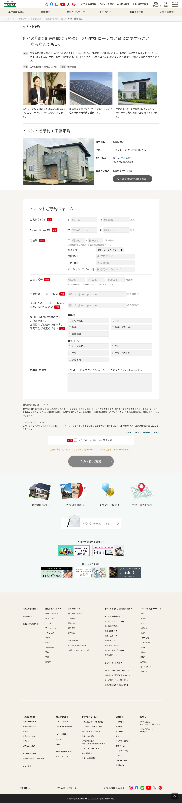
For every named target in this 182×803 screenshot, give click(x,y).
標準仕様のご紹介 (29, 624)
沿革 (117, 736)
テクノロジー (106, 12)
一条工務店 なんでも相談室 (92, 721)
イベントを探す (106, 4)
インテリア (144, 623)
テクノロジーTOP (75, 613)
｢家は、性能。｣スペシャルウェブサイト (148, 722)
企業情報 (119, 717)
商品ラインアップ (76, 12)
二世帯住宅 (144, 637)
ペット (143, 647)
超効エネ (71, 623)
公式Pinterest (28, 746)
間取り (143, 657)
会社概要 (119, 731)
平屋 (47, 657)
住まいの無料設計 (89, 758)
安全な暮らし (110, 655)
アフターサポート (29, 753)
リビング (143, 628)
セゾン (47, 637)
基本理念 (119, 726)
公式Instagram (28, 721)
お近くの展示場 (88, 4)
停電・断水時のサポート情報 (33, 758)
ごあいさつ (120, 721)
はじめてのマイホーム (113, 621)
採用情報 (119, 765)
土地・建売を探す (140, 4)
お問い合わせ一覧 (89, 717)
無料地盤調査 (87, 753)
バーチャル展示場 (63, 726)
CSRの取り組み (122, 760)
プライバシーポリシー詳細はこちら (141, 432)
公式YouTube (28, 736)
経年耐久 (71, 633)
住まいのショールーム (90, 748)
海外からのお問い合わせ (91, 731)
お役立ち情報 (167, 12)
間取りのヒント (111, 645)
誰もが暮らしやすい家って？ (115, 680)
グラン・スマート (51, 613)
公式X (25, 741)
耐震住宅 (143, 671)
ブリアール (49, 647)
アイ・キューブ (50, 628)
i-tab (58, 744)
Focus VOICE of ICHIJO (77, 645)
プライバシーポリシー (65, 788)
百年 (47, 652)
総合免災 (71, 628)
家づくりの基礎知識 (112, 616)
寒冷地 (143, 652)
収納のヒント (110, 640)
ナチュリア (49, 633)
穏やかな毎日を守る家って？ (115, 685)
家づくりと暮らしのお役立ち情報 (117, 608)
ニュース (26, 766)
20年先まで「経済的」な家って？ (117, 675)
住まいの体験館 (88, 736)
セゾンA (48, 642)
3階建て (48, 662)
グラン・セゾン (50, 618)
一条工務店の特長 (15, 12)
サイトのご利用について (113, 788)
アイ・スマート (50, 623)
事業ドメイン (121, 746)
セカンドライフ (146, 642)
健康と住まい (110, 635)
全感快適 (71, 618)
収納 (142, 613)
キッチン (143, 618)
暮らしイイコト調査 (112, 662)
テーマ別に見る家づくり (149, 608)
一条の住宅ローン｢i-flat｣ (146, 730)
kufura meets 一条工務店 (115, 670)
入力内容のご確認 (91, 461)
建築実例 (45, 12)
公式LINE (26, 731)
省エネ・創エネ (146, 666)
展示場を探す (61, 717)
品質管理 (119, 755)
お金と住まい (110, 631)
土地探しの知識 (111, 626)
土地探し (143, 662)
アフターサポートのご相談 (92, 726)
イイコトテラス (62, 756)
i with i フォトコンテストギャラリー (82, 650)
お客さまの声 (136, 12)
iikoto (58, 739)
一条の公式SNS (29, 717)
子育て (143, 633)
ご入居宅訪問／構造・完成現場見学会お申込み (93, 742)
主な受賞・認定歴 (122, 741)
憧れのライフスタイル (113, 650)
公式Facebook (28, 726)
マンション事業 (122, 750)
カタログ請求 (123, 4)
